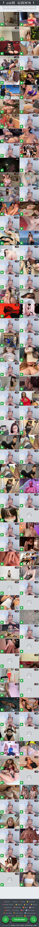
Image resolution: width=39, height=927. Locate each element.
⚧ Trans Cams (18, 913)
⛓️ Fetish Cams (9, 916)
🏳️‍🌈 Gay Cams (7, 913)
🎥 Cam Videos (29, 919)
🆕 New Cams (30, 910)
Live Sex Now (19, 920)
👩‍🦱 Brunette (8, 907)
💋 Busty (7, 910)
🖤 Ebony (14, 901)
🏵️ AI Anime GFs (29, 916)
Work (18, 925)
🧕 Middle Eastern (8, 904)
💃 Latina (22, 901)
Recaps (22, 925)
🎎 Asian (7, 901)
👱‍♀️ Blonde (34, 904)
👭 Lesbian (15, 910)
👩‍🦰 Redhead (17, 907)
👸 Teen (26, 904)
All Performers (29, 925)
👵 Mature (18, 904)
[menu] (5, 919)
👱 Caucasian (31, 901)
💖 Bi (22, 910)
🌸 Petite (32, 907)
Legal (35, 925)
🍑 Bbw (25, 907)
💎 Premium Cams (30, 913)
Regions (13, 925)
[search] (33, 919)
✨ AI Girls (19, 916)
